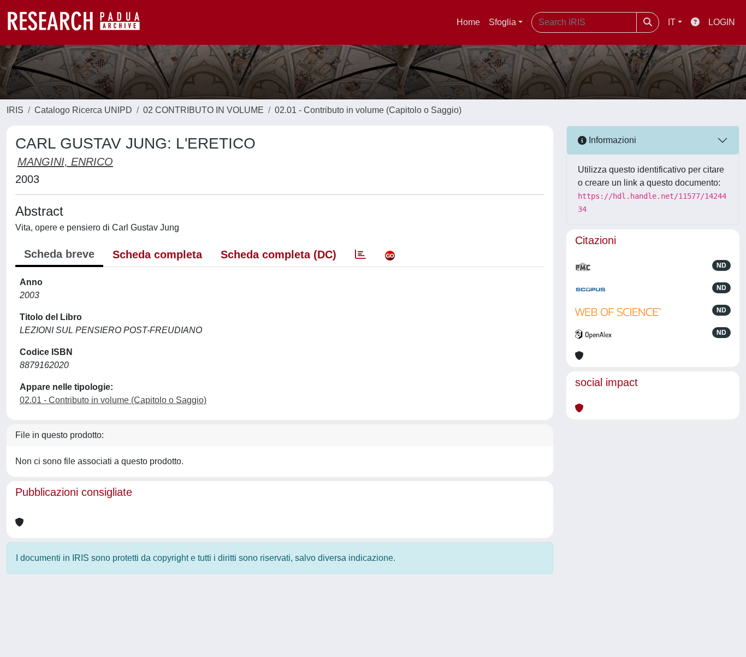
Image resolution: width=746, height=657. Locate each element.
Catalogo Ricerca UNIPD (83, 110)
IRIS (15, 110)
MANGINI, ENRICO (65, 162)
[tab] (360, 254)
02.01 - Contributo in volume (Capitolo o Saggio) (368, 110)
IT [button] (672, 22)
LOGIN (721, 22)
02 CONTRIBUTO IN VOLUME (203, 110)
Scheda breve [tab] (59, 254)
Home (468, 22)
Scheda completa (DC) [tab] (278, 254)
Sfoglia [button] (502, 22)
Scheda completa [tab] (157, 254)
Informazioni (611, 140)
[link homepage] (79, 22)
